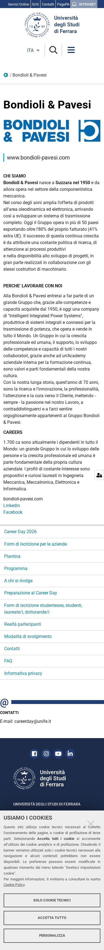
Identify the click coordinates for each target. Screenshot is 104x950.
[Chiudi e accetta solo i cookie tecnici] (90, 823)
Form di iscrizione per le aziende (35, 544)
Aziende (6, 76)
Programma (15, 568)
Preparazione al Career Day (30, 593)
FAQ (8, 660)
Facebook (12, 512)
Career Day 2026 (20, 531)
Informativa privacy (23, 673)
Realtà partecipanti (22, 624)
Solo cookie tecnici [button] (52, 900)
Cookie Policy (14, 885)
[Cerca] (53, 50)
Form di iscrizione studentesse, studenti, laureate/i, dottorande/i (43, 609)
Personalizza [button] (52, 935)
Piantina (12, 556)
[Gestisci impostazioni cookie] (99, 475)
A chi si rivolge (18, 580)
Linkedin (11, 505)
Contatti (12, 648)
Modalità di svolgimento (28, 636)
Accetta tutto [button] (52, 918)
